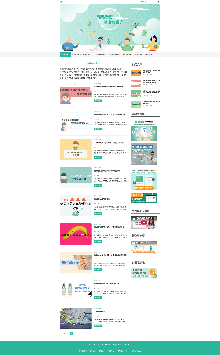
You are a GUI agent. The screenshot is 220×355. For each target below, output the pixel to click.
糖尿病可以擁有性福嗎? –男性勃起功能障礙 (109, 227)
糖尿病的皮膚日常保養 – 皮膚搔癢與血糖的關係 (110, 255)
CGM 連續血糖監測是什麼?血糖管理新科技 (151, 102)
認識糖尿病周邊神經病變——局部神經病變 (108, 86)
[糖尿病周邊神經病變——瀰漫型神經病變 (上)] (76, 121)
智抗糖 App (111, 351)
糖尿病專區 (64, 54)
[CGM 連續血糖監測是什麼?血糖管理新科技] (136, 104)
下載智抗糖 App (135, 351)
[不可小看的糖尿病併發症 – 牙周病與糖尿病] (76, 149)
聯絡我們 (102, 351)
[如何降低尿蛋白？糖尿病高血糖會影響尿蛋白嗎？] (136, 73)
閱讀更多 (97, 100)
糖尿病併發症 (97, 83)
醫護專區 (138, 54)
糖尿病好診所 (100, 54)
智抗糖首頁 (83, 351)
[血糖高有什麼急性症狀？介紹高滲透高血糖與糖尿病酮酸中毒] (136, 93)
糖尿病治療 (75, 54)
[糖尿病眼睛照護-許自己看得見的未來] (76, 290)
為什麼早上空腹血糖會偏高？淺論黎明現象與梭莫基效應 (151, 81)
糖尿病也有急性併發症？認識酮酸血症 (107, 171)
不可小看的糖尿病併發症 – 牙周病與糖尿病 (109, 143)
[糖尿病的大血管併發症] (76, 205)
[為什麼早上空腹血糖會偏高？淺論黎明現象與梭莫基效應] (136, 83)
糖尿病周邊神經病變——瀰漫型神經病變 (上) (109, 114)
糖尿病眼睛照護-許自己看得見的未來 (106, 283)
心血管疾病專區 (114, 54)
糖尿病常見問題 (88, 54)
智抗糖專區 (148, 54)
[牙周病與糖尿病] (76, 318)
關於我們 (93, 351)
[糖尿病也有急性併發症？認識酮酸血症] (76, 177)
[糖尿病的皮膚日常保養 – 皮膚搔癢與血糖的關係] (76, 262)
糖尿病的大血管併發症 (102, 199)
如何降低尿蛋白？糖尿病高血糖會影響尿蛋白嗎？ (151, 71)
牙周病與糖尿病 (99, 311)
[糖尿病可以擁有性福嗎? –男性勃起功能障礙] (76, 234)
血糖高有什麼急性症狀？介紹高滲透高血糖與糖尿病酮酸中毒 (151, 91)
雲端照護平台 (122, 351)
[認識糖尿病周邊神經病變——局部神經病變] (76, 93)
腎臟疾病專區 (127, 54)
